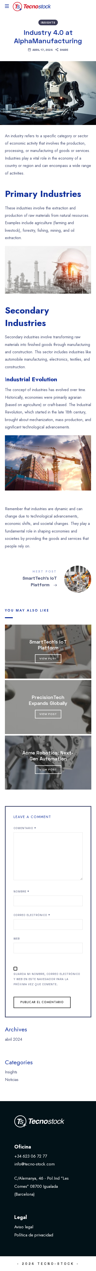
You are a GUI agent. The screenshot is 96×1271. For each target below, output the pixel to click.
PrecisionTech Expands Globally (48, 700)
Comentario (25, 828)
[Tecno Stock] (32, 6)
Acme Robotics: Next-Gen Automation (48, 755)
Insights (48, 22)
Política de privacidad (33, 1235)
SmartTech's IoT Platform (48, 579)
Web (17, 938)
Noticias (11, 1079)
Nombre (21, 891)
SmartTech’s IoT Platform (48, 644)
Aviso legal (23, 1227)
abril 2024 (13, 1039)
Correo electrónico (32, 914)
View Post (48, 658)
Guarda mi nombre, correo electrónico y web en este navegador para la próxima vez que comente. (47, 979)
